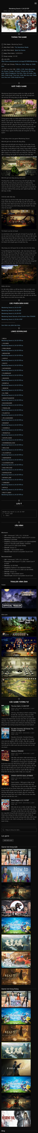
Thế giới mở (24, 71)
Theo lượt (16, 75)
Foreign (11, 71)
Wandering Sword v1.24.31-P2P (11, 307)
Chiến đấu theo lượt (26, 75)
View (16, 856)
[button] (36, 3)
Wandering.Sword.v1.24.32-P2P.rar (12, 340)
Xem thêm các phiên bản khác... (11, 325)
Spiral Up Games (20, 50)
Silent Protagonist (10, 73)
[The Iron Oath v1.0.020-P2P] (5, 710)
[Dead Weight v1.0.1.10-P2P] (5, 804)
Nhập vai (28, 64)
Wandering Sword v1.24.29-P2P (11, 313)
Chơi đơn (19, 73)
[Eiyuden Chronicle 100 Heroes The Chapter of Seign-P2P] (5, 733)
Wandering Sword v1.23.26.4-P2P (11, 319)
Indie (23, 64)
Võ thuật (17, 71)
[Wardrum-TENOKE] (5, 755)
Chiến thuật (8, 75)
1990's (18, 69)
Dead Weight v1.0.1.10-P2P (20, 800)
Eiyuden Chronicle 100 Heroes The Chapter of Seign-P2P (22, 729)
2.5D (22, 69)
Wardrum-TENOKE (17, 751)
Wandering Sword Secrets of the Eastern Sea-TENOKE (18, 316)
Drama (6, 71)
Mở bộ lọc (8, 840)
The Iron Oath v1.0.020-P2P (20, 706)
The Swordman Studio (21, 47)
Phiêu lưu (18, 64)
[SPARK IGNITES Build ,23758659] (5, 780)
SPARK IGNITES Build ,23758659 (22, 776)
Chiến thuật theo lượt (17, 77)
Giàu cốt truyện (28, 73)
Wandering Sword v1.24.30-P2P (11, 310)
